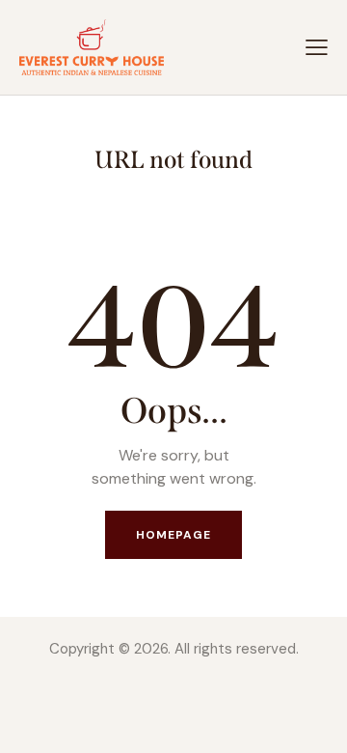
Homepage (174, 535)
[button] (317, 47)
